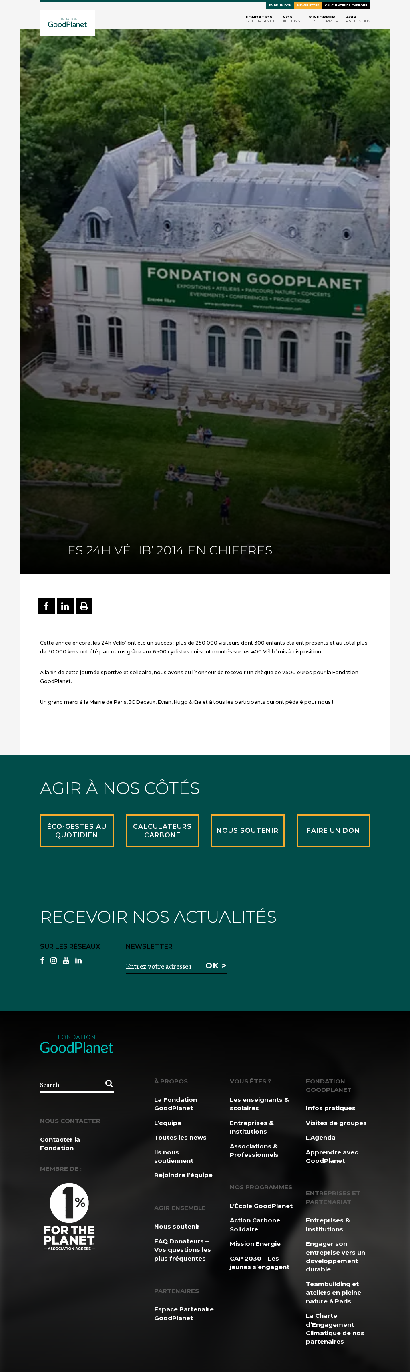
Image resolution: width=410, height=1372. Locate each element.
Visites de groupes (336, 1123)
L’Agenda (321, 1137)
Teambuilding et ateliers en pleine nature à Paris (333, 1292)
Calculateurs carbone (346, 5)
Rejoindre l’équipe (183, 1175)
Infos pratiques (331, 1108)
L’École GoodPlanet (261, 1206)
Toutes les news (180, 1137)
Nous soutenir (177, 1226)
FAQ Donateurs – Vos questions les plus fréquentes (182, 1249)
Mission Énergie (255, 1243)
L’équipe (167, 1123)
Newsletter (308, 5)
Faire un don (280, 5)
